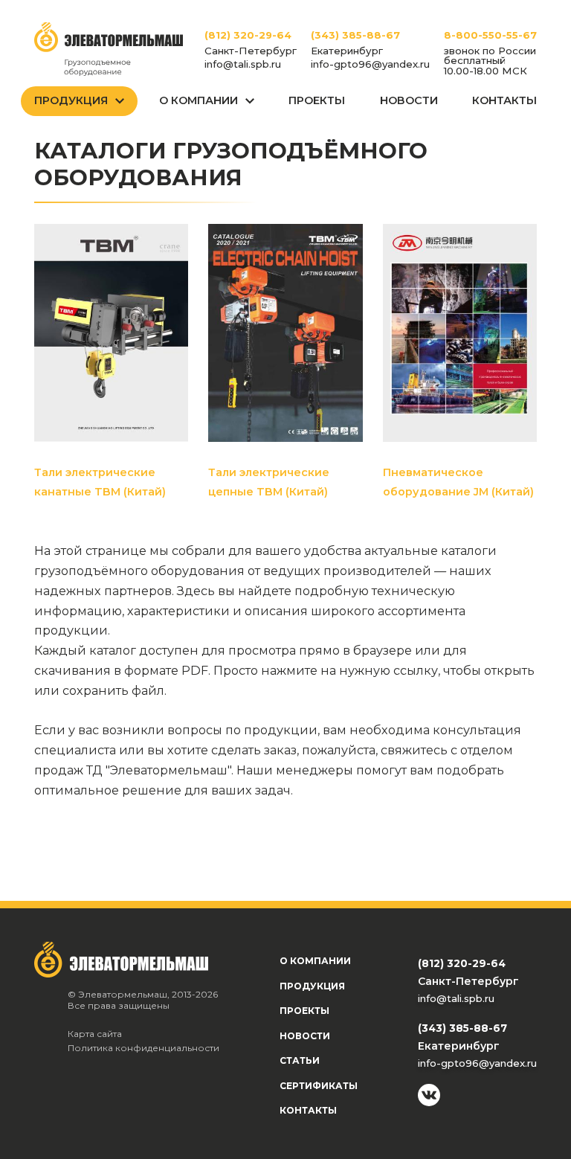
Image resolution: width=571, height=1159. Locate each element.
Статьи (300, 1060)
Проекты (316, 100)
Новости (409, 100)
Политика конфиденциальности (143, 1047)
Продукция (71, 100)
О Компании (198, 100)
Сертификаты (319, 1085)
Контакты (504, 100)
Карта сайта (95, 1033)
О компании (315, 960)
